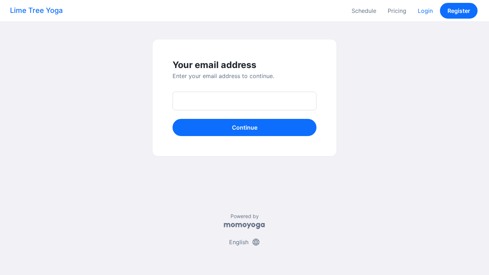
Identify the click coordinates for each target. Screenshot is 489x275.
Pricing (397, 10)
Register (458, 10)
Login (425, 10)
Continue (244, 127)
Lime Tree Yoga (36, 10)
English (244, 242)
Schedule (364, 10)
